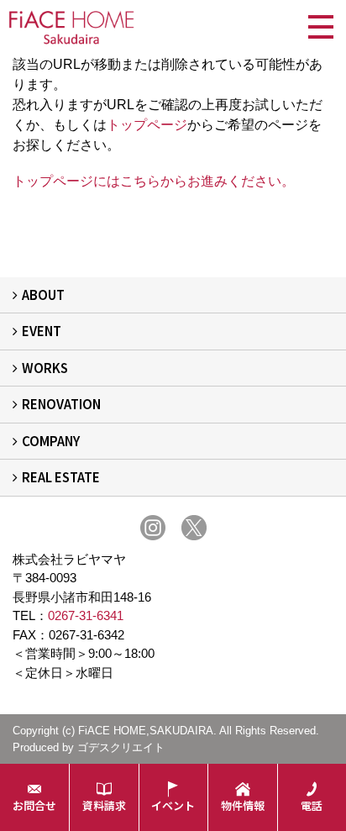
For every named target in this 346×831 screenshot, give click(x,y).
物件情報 (243, 805)
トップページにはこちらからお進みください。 (154, 181)
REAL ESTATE (61, 477)
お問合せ (34, 805)
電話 (311, 805)
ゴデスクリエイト (121, 747)
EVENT (41, 330)
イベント (173, 805)
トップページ (147, 125)
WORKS (45, 367)
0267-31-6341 (85, 615)
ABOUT (43, 294)
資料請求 (104, 805)
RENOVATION (61, 404)
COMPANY (51, 441)
